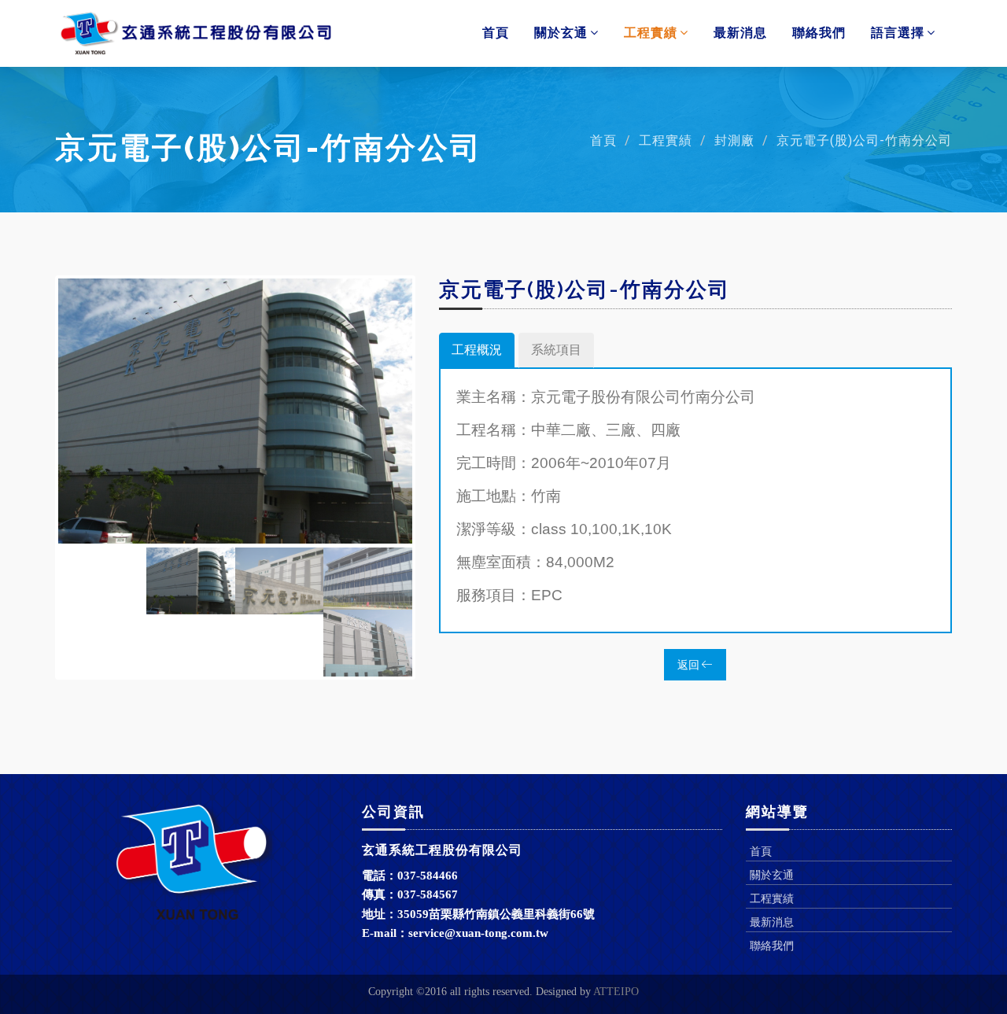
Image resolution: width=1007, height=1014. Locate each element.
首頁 (495, 32)
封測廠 (734, 140)
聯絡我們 (819, 32)
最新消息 (740, 32)
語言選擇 (897, 32)
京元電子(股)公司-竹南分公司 (864, 140)
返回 (689, 664)
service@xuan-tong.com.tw (478, 933)
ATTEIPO (616, 991)
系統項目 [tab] (556, 349)
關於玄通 (561, 32)
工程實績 (650, 32)
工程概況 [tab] (477, 349)
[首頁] (195, 33)
